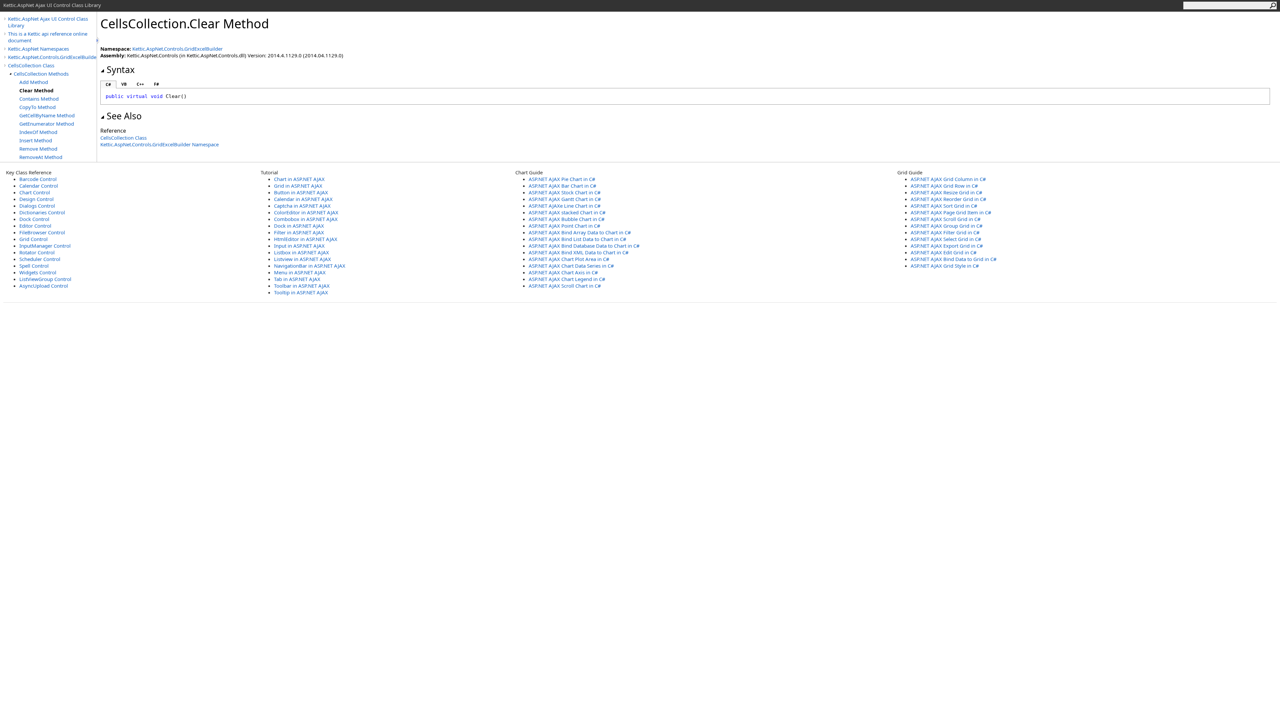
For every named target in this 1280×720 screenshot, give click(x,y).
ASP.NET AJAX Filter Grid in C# (945, 232)
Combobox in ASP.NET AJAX (306, 219)
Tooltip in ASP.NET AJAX (301, 292)
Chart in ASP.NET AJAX (299, 179)
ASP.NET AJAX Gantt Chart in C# (565, 199)
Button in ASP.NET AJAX (301, 192)
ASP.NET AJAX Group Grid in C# (947, 225)
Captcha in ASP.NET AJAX (302, 205)
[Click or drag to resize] (98, 40)
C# (108, 84)
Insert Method (35, 140)
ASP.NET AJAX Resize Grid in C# (946, 192)
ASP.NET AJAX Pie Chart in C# (562, 179)
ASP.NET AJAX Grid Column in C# (948, 179)
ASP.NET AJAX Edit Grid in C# (944, 252)
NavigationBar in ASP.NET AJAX (309, 265)
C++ (140, 84)
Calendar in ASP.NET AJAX (303, 199)
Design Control (36, 199)
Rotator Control (37, 252)
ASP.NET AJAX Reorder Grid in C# (948, 199)
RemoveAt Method (40, 157)
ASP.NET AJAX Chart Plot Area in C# (569, 259)
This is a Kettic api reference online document (47, 37)
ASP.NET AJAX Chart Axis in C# (563, 272)
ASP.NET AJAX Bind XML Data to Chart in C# (579, 252)
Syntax (121, 70)
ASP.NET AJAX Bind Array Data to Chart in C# (580, 232)
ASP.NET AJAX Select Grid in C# (946, 239)
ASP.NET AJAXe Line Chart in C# (565, 205)
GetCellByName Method (47, 115)
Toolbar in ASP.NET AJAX (302, 285)
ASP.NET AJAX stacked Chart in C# (567, 212)
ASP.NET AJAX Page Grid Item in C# (951, 212)
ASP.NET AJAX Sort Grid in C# (944, 205)
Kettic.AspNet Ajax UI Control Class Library (48, 22)
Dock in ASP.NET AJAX (299, 225)
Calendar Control (38, 185)
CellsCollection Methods (41, 73)
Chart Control (34, 192)
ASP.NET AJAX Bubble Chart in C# (567, 219)
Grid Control (33, 239)
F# (156, 84)
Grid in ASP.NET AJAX (298, 185)
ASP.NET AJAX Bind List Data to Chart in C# (577, 239)
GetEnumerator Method (46, 123)
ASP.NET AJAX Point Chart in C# (564, 225)
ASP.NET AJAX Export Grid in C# (947, 245)
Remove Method (38, 148)
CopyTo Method (37, 107)
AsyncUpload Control (43, 285)
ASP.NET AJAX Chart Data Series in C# (571, 265)
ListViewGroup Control (45, 279)
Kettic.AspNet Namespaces (38, 48)
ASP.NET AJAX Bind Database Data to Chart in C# (584, 245)
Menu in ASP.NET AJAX (300, 272)
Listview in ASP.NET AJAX (302, 259)
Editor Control (35, 225)
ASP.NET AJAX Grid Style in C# (945, 265)
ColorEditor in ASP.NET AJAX (306, 212)
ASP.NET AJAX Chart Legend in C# (567, 279)
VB (124, 84)
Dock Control (34, 219)
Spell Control (34, 265)
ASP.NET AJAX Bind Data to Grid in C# (954, 259)
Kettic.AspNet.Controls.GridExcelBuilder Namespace (159, 144)
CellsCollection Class (31, 65)
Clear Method (36, 90)
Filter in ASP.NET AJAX (299, 232)
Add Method (33, 82)
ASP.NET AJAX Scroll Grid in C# (946, 219)
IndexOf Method (38, 132)
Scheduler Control (39, 259)
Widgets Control (37, 272)
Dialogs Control (37, 205)
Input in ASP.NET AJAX (299, 245)
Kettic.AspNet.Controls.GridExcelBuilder (52, 57)
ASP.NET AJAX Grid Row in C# (944, 185)
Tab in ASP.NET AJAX (297, 279)
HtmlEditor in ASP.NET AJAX (305, 239)
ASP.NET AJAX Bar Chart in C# (562, 185)
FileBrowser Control (42, 232)
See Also (124, 116)
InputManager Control (45, 245)
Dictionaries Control (42, 212)
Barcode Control (38, 179)
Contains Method (39, 98)
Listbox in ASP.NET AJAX (301, 252)
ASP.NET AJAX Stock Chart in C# (565, 192)
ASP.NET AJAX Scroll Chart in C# (565, 285)
